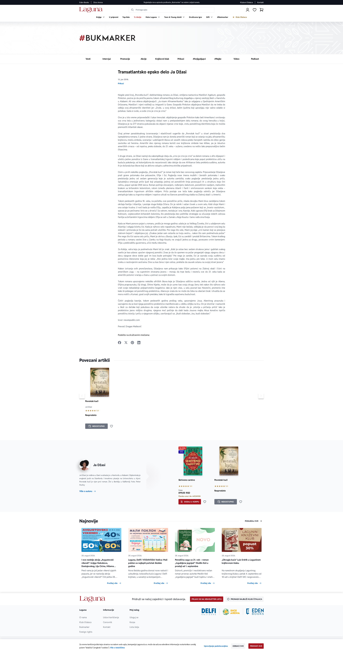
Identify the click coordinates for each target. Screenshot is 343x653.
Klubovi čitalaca (246, 2)
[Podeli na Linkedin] (138, 342)
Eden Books (84, 2)
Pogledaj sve (251, 521)
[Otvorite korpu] (261, 10)
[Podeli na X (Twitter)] (126, 342)
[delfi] (209, 611)
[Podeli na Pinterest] (132, 342)
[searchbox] (171, 10)
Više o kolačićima (117, 647)
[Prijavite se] (247, 10)
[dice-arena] (231, 611)
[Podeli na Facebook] (119, 342)
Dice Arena (98, 2)
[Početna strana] (91, 10)
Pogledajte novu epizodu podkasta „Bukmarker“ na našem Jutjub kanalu (172, 2)
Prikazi (121, 83)
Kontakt (260, 2)
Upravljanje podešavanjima (216, 646)
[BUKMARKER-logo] (107, 38)
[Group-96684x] (255, 611)
